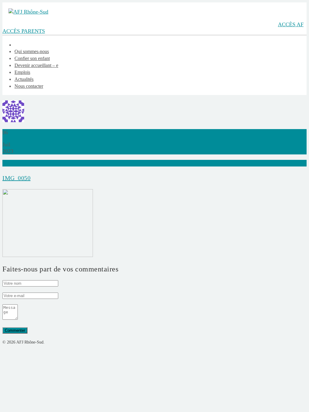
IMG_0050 (16, 178)
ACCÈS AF (291, 24)
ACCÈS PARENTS (23, 31)
